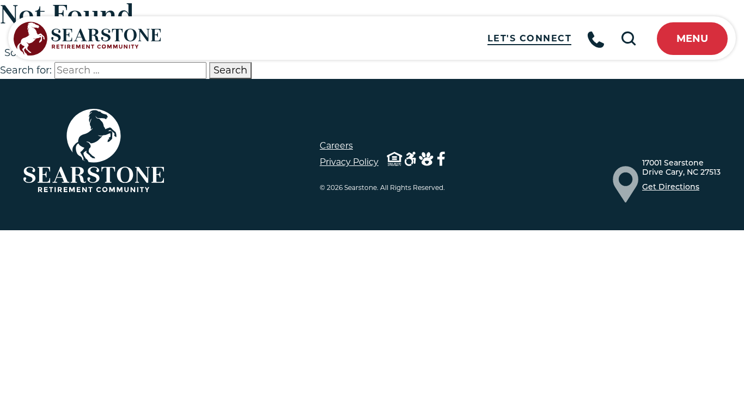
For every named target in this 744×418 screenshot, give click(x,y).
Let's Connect (529, 38)
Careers (336, 145)
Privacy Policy (349, 162)
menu (692, 39)
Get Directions (670, 187)
